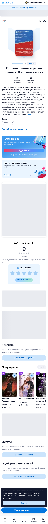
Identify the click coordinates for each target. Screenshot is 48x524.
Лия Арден (23, 402)
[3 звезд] (18, 64)
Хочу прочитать (21, 510)
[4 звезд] (20, 64)
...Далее (11, 498)
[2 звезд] (16, 64)
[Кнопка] (14, 375)
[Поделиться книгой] (44, 21)
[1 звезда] (14, 64)
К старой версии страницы (23, 8)
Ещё (29, 114)
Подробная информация (13, 129)
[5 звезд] (22, 64)
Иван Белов (6, 405)
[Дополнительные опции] (44, 510)
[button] (24, 43)
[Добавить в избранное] (40, 21)
